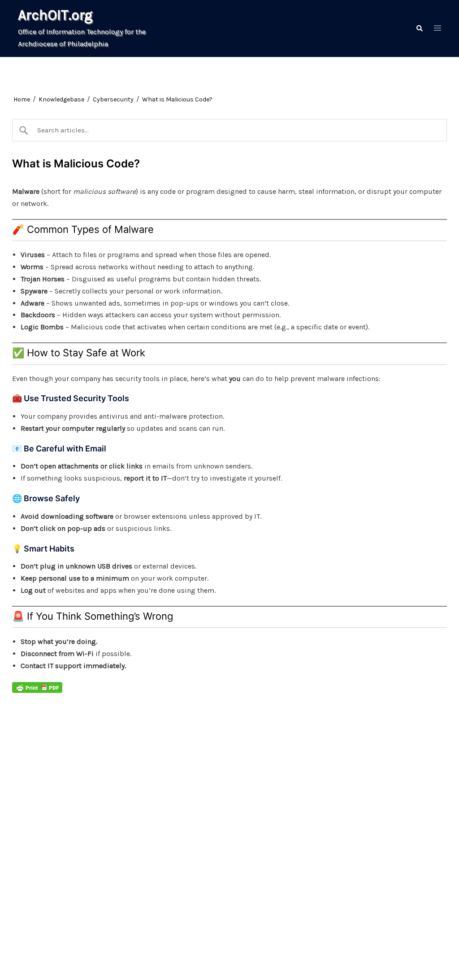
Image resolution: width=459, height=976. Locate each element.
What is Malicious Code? (177, 99)
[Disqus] (186, 811)
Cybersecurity (113, 99)
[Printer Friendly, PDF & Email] (37, 687)
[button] (419, 28)
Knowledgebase (61, 99)
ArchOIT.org (55, 15)
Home (21, 99)
